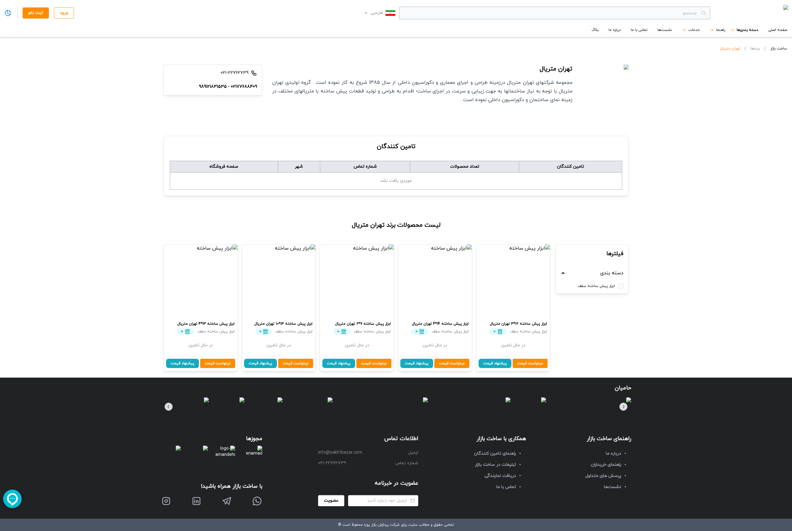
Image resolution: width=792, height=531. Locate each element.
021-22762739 (332, 463)
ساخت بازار (778, 48)
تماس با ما (639, 30)
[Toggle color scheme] (8, 13)
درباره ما (615, 30)
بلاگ (595, 30)
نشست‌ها (664, 30)
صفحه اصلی (777, 30)
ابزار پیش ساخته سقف (596, 286)
